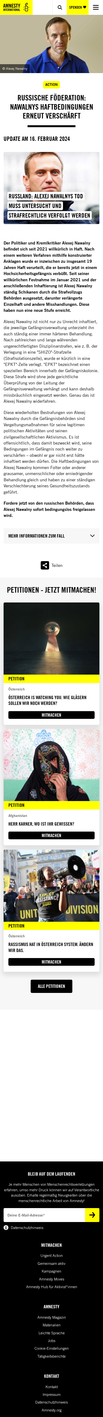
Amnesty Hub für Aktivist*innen (51, 1286)
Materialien (52, 1325)
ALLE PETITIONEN (51, 986)
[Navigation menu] (96, 7)
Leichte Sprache (52, 1332)
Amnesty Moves (51, 1279)
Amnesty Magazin (51, 1317)
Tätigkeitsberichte (51, 1356)
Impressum (52, 1394)
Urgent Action (51, 1255)
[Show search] (59, 7)
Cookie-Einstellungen (51, 1348)
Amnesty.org (52, 1410)
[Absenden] (92, 1215)
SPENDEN (75, 7)
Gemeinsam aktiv (51, 1263)
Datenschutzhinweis (51, 1402)
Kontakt (52, 1386)
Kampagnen (51, 1271)
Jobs (51, 1340)
